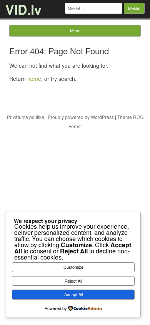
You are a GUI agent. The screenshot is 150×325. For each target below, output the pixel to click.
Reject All (73, 281)
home (34, 78)
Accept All (73, 294)
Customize (73, 267)
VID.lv (23, 9)
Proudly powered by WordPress (81, 117)
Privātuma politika (25, 117)
